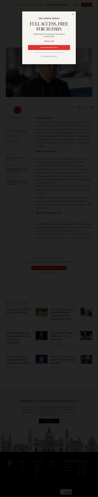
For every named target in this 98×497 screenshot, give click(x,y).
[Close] (73, 14)
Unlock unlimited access (49, 47)
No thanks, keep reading (49, 56)
